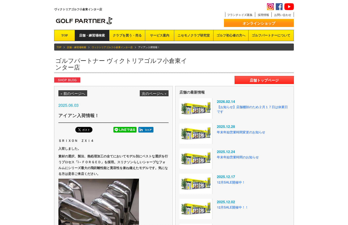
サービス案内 (159, 35)
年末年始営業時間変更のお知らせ (241, 132)
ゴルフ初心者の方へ (230, 35)
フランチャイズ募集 (240, 15)
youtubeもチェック (289, 6)
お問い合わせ (282, 15)
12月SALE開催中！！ (232, 207)
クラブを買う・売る (127, 35)
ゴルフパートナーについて (271, 35)
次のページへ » (154, 93)
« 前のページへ (72, 93)
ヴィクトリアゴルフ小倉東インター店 (112, 47)
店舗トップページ (264, 80)
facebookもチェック (279, 6)
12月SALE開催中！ (231, 182)
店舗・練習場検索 (92, 35)
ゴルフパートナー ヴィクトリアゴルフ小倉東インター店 (121, 63)
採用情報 (263, 15)
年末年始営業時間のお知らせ (238, 157)
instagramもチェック (270, 6)
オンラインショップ (259, 23)
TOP (64, 35)
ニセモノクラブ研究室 (194, 35)
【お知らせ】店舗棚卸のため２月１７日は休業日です (252, 109)
